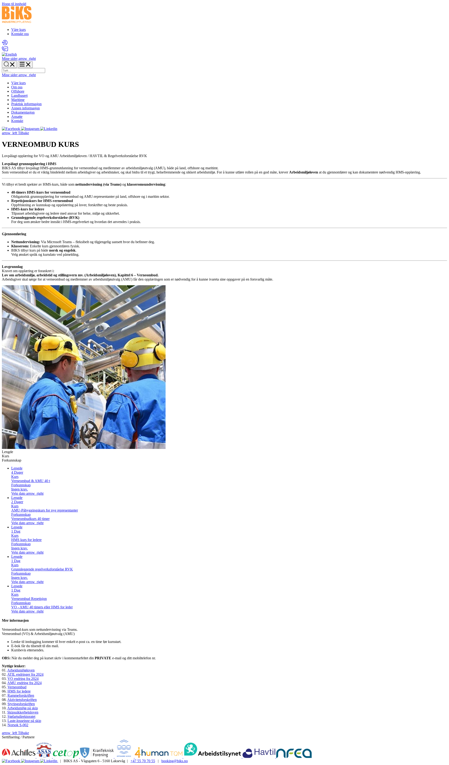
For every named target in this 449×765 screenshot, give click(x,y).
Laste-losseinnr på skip (24, 721)
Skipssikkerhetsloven (22, 712)
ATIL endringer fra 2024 (25, 674)
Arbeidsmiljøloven (21, 670)
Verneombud (16, 687)
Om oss (16, 87)
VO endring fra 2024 (23, 679)
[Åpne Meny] (25, 64)
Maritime (18, 100)
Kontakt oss (20, 34)
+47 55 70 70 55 (142, 761)
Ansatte (16, 117)
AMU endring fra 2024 (24, 683)
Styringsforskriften (21, 704)
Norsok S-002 (17, 725)
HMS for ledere (19, 691)
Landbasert (19, 95)
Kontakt (17, 121)
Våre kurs (18, 30)
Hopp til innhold (14, 4)
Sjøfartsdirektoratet (21, 716)
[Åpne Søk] (9, 64)
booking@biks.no (174, 761)
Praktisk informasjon (26, 104)
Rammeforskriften (20, 695)
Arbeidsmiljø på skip (22, 708)
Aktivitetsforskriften (22, 700)
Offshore (17, 91)
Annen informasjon (25, 108)
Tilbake (15, 133)
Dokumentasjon (23, 112)
